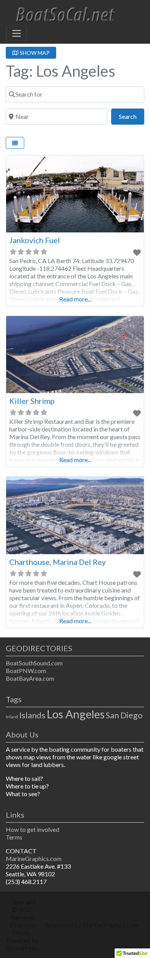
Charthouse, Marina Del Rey (57, 561)
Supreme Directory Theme (22, 925)
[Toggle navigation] (16, 33)
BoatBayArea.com (30, 678)
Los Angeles (76, 714)
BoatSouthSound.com (34, 663)
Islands (32, 715)
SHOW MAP (34, 52)
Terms (14, 837)
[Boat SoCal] (64, 13)
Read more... (75, 299)
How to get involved (32, 829)
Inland (12, 716)
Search (131, 116)
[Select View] (15, 143)
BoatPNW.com (26, 670)
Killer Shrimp (32, 400)
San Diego (124, 715)
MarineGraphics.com (34, 858)
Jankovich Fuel (34, 240)
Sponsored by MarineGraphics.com (91, 924)
